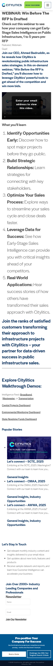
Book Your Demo (33, 5)
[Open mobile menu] (47, 5)
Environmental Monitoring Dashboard (21, 412)
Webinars (16, 45)
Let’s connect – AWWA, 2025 (26, 505)
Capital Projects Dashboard (16, 405)
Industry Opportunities (24, 499)
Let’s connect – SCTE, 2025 (25, 461)
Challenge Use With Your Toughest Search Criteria (39, 654)
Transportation (26, 398)
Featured (6, 45)
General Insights (17, 477)
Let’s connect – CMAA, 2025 (26, 481)
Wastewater (8, 398)
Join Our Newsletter (16, 619)
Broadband (26, 394)
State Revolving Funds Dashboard (19, 419)
